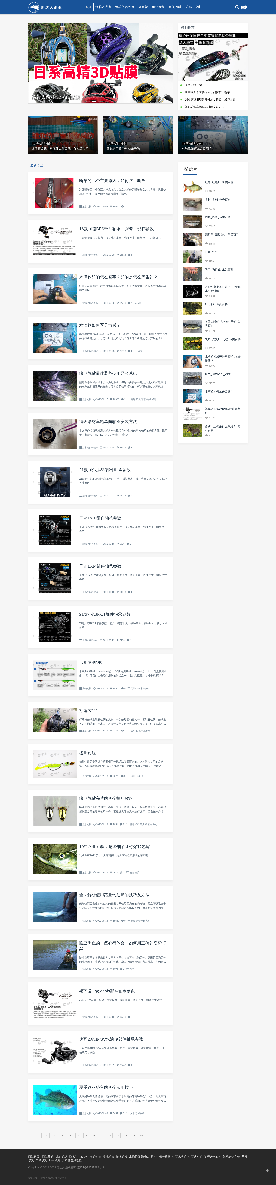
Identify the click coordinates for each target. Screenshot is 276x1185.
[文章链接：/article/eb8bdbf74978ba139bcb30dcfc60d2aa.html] (192, 384)
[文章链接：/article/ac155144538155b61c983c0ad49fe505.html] (55, 207)
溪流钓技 (108, 1156)
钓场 (188, 7)
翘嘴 (133, 399)
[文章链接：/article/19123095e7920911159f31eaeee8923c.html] (55, 399)
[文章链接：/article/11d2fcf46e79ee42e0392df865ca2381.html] (55, 731)
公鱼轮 (143, 7)
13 (125, 1135)
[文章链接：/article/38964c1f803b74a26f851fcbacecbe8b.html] (55, 496)
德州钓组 (135, 688)
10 (101, 1135)
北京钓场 (61, 1156)
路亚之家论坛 (47, 1178)
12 (117, 1135)
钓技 (199, 7)
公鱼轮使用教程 (72, 1160)
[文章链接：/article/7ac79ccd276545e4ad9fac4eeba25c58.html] (192, 297)
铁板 (148, 399)
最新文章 (37, 165)
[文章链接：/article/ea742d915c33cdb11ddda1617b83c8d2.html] (192, 192)
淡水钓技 (86, 206)
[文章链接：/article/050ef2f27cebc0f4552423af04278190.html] (55, 351)
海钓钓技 (86, 688)
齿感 (140, 351)
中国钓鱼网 (61, 1178)
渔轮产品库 (103, 7)
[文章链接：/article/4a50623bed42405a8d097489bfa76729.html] (55, 447)
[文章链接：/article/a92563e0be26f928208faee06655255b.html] (192, 279)
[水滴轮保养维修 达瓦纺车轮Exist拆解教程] (138, 114)
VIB (139, 303)
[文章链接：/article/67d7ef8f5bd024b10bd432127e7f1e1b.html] (55, 776)
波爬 (138, 399)
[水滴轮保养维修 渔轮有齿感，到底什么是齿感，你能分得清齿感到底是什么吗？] (63, 114)
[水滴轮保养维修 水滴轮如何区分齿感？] (213, 114)
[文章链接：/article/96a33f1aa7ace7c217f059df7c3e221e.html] (192, 331)
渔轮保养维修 (124, 7)
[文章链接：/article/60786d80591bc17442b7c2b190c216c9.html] (55, 255)
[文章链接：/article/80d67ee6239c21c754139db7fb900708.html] (192, 366)
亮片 (142, 824)
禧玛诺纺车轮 (231, 1156)
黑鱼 (132, 969)
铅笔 (154, 399)
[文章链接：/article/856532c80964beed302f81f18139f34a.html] (192, 209)
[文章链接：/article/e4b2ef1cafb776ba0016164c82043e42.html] (192, 227)
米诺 (143, 399)
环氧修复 (54, 1160)
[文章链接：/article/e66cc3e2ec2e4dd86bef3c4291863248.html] (192, 436)
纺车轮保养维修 (90, 447)
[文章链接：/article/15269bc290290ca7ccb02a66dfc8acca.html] (192, 244)
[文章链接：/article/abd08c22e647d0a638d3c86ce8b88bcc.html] (55, 303)
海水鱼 (73, 1156)
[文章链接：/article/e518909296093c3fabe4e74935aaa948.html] (55, 1017)
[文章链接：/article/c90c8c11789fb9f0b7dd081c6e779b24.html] (192, 349)
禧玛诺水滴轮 (212, 1156)
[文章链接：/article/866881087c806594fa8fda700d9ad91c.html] (55, 544)
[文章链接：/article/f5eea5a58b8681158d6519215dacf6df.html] (55, 688)
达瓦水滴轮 (179, 1156)
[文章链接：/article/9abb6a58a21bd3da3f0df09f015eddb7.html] (55, 921)
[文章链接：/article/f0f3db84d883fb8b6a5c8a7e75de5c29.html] (55, 824)
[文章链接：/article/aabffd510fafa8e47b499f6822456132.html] (55, 1113)
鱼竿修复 (158, 7)
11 (110, 1135)
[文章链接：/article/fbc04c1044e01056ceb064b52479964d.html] (192, 314)
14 (133, 1135)
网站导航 (47, 1156)
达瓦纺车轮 (195, 1156)
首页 (88, 7)
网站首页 (33, 1156)
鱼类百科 (175, 7)
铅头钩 (153, 824)
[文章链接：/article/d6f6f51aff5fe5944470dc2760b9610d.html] (55, 592)
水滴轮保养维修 (90, 255)
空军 (133, 730)
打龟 (138, 730)
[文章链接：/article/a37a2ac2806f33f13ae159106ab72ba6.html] (55, 969)
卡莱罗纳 (144, 688)
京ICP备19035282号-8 (90, 1167)
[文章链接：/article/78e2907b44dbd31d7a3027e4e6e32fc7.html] (55, 1065)
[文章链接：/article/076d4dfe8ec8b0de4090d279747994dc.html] (55, 640)
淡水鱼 (83, 1156)
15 (141, 1135)
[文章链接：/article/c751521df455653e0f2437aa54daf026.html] (55, 873)
